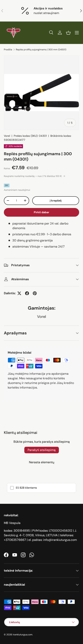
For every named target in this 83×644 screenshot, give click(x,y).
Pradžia (8, 49)
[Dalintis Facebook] (27, 293)
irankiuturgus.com (22, 634)
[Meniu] (77, 32)
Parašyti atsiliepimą (42, 450)
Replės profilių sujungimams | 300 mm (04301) (41, 49)
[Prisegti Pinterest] (35, 293)
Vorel (7, 136)
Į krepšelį (56, 200)
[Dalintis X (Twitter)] (19, 293)
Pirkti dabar (41, 212)
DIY (6, 185)
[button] (68, 32)
